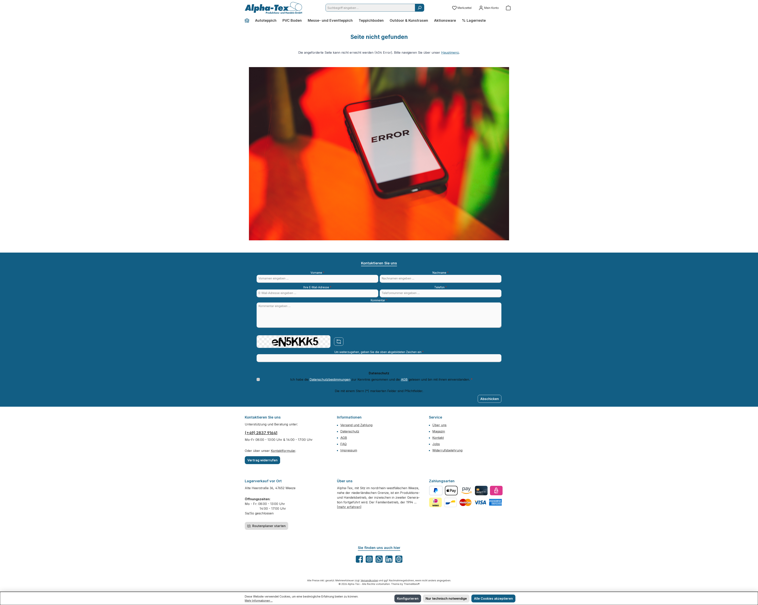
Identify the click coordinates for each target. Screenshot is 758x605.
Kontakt (438, 438)
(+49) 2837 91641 (261, 432)
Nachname (440, 272)
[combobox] (370, 8)
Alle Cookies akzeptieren (493, 598)
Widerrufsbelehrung (447, 450)
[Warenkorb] (508, 8)
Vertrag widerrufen (262, 460)
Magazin (438, 431)
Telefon (440, 287)
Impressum (348, 450)
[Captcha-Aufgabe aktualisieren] (338, 341)
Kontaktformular (283, 451)
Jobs (436, 444)
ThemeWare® (412, 584)
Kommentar (379, 300)
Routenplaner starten (268, 526)
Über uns (439, 425)
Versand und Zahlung (356, 425)
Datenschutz (349, 431)
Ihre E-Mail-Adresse (317, 287)
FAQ (343, 444)
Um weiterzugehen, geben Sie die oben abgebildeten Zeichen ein (379, 352)
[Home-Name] (248, 20)
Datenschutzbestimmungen (330, 379)
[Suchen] (419, 8)
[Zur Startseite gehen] (273, 8)
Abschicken (489, 399)
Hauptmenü (450, 52)
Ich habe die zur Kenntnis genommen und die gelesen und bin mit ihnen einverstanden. (381, 379)
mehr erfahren (349, 507)
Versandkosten (369, 580)
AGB (404, 379)
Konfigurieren (407, 598)
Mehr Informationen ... (259, 600)
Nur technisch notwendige (446, 598)
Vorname (317, 272)
